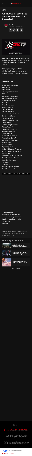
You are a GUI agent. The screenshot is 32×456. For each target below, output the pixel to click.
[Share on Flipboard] (17, 30)
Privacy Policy (12, 438)
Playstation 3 (22, 231)
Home (7, 435)
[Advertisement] (16, 191)
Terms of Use (20, 438)
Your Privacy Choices (14, 451)
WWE (19, 233)
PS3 (12, 233)
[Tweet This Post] (14, 30)
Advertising (23, 435)
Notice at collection (9, 454)
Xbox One (11, 235)
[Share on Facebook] (10, 30)
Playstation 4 (6, 233)
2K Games (14, 231)
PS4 (15, 233)
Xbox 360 (5, 235)
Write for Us (9, 436)
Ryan (12, 24)
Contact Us (17, 435)
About (11, 435)
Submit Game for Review (20, 436)
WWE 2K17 (24, 233)
